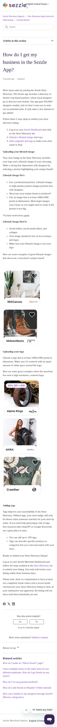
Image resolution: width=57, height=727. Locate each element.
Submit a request (40, 637)
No (37, 622)
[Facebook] (4, 604)
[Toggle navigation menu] (27, 7)
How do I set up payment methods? (20, 682)
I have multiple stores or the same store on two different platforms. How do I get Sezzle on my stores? (26, 672)
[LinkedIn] (13, 604)
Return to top (9, 648)
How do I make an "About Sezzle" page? (23, 663)
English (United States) (37, 4)
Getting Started (22, 20)
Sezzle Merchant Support (13, 16)
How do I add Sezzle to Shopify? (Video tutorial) (27, 687)
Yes (20, 622)
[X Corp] (8, 604)
